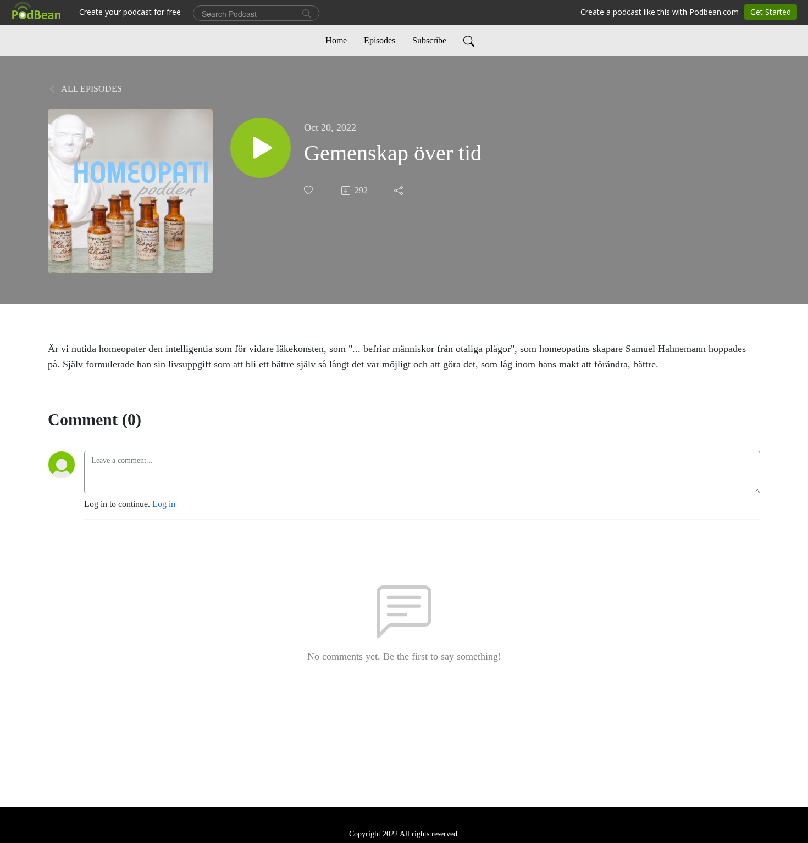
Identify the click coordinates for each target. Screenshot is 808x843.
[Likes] (309, 190)
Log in (163, 504)
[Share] (399, 190)
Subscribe (429, 40)
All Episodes (90, 88)
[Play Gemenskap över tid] (260, 148)
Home (336, 40)
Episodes (379, 40)
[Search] (469, 41)
